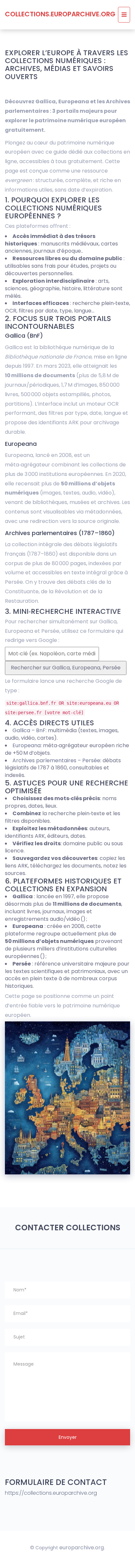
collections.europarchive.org (60, 14)
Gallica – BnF (29, 730)
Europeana (26, 745)
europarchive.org (81, 1547)
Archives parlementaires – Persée (56, 760)
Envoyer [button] (68, 1437)
